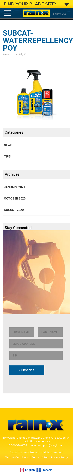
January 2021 (14, 187)
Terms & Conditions (16, 457)
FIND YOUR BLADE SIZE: (30, 4)
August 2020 (14, 210)
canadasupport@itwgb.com (47, 445)
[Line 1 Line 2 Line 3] (7, 12)
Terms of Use (40, 457)
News (8, 145)
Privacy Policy (59, 457)
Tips (7, 156)
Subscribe (26, 370)
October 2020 (14, 198)
